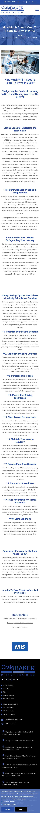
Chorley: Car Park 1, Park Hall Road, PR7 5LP (20, 741)
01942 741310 (11, 2)
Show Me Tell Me (9, 714)
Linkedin (28, 596)
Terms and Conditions (10, 704)
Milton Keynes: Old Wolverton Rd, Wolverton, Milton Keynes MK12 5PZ (18, 774)
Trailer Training (8, 685)
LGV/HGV (6, 689)
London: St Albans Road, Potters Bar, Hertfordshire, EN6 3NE (15, 783)
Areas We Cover (8, 699)
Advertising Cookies (9, 804)
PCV (4, 692)
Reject (21, 809)
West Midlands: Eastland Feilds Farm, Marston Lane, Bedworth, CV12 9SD (19, 757)
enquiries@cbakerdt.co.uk (28, 2)
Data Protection (8, 707)
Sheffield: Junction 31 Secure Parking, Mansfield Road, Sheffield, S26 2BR (19, 766)
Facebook (13, 596)
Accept (7, 809)
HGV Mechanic (8, 711)
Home (20, 35)
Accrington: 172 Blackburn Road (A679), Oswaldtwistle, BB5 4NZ (17, 748)
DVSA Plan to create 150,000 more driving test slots (20, 618)
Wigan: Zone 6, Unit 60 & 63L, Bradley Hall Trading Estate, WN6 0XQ (17, 733)
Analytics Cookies (8, 802)
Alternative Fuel (8, 695)
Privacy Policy (21, 799)
